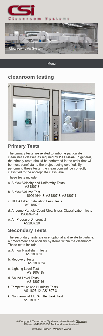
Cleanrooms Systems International (53, 321)
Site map (81, 321)
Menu (52, 63)
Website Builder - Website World (51, 328)
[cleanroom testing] (51, 140)
